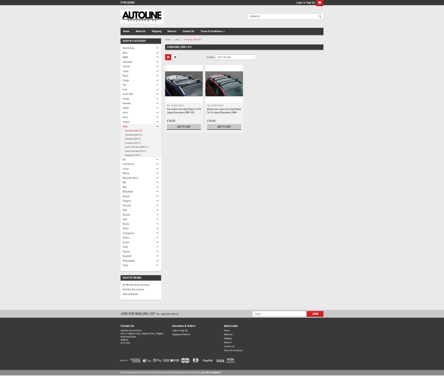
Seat (125, 219)
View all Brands (130, 294)
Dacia (125, 75)
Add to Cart (184, 126)
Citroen (126, 66)
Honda (126, 98)
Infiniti (126, 108)
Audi (125, 52)
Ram (125, 210)
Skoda (126, 223)
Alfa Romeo (129, 48)
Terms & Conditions (211, 31)
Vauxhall (127, 256)
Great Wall (128, 94)
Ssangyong (128, 233)
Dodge (126, 80)
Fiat (124, 84)
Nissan (126, 196)
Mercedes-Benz (130, 177)
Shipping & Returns (181, 334)
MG (124, 182)
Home (126, 31)
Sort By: (210, 57)
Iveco (125, 117)
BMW (125, 57)
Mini (125, 187)
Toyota (126, 251)
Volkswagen (129, 260)
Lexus (126, 168)
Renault (126, 214)
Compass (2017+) (133, 143)
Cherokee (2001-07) (133, 130)
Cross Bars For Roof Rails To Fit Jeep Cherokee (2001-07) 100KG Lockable (184, 112)
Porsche (127, 205)
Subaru (126, 237)
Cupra (126, 71)
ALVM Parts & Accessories (136, 284)
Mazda (126, 173)
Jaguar (126, 121)
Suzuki (126, 242)
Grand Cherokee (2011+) (136, 151)
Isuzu (125, 112)
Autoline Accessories (133, 289)
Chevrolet (127, 62)
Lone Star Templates (211, 372)
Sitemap (162, 372)
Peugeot (127, 200)
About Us (141, 31)
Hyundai (127, 103)
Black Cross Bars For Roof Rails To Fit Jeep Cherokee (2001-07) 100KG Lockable (224, 112)
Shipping (156, 31)
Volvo (125, 265)
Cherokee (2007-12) (133, 134)
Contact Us (188, 31)
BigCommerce (184, 372)
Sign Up (310, 2)
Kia (124, 159)
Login (299, 2)
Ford (125, 89)
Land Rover (128, 164)
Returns (172, 31)
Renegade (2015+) (133, 155)
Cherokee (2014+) (133, 138)
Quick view (184, 100)
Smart (126, 228)
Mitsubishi (128, 191)
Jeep (125, 126)
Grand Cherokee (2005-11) (136, 147)
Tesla (125, 246)
